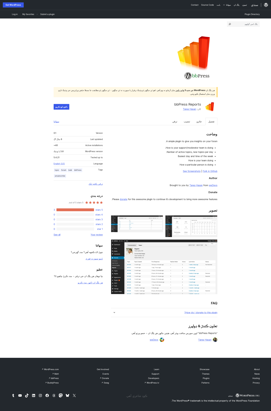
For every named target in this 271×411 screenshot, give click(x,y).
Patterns (205, 383)
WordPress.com (50, 369)
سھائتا (56, 121)
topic (57, 170)
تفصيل (211, 121)
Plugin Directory (252, 14)
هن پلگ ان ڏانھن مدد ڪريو (90, 282)
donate (123, 199)
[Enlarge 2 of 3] (159, 219)
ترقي (174, 121)
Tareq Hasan (189, 109)
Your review (97, 234)
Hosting (256, 378)
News (257, 374)
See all (57, 234)
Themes (205, 374)
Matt (55, 374)
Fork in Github (210, 171)
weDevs (213, 185)
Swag (105, 383)
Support (155, 374)
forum (63, 170)
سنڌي (230, 396)
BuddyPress (52, 383)
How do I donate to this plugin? (200, 312)
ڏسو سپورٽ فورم (94, 258)
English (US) (59, 163)
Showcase (204, 369)
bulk (70, 170)
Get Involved (103, 369)
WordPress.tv (151, 383)
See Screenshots (192, 171)
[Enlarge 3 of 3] (213, 243)
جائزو (199, 121)
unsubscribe (60, 176)
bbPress (77, 170)
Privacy (256, 383)
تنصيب (187, 121)
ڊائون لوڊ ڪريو (61, 107)
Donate (104, 378)
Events (106, 374)
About (257, 369)
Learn (156, 369)
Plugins (206, 378)
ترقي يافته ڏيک (96, 183)
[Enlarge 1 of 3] (213, 219)
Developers (153, 378)
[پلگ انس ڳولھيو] (230, 24)
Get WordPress (13, 5)
